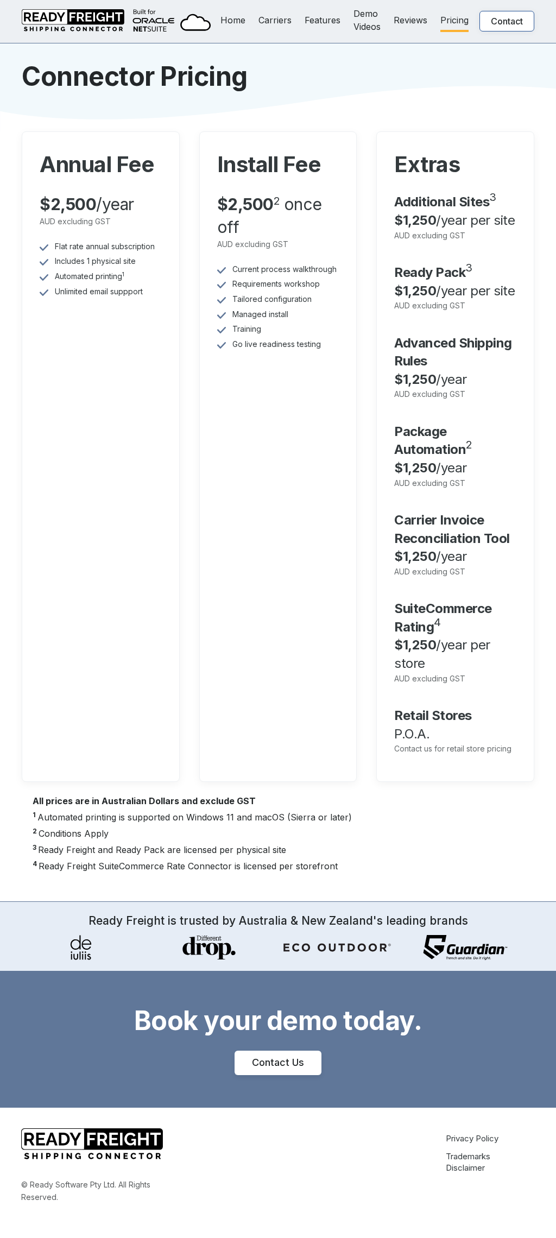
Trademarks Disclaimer (468, 1162)
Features (322, 20)
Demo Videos (367, 20)
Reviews (410, 20)
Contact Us (278, 1062)
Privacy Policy (472, 1138)
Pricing (454, 20)
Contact (507, 21)
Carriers (275, 20)
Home (232, 20)
